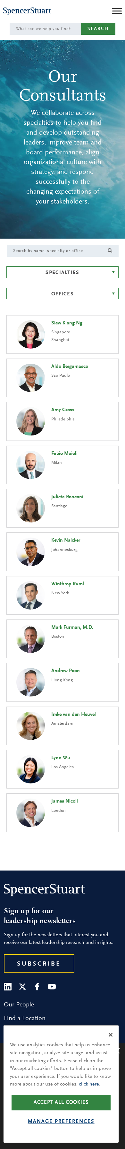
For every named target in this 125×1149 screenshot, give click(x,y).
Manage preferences (61, 1121)
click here (89, 1084)
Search (98, 28)
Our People (19, 1005)
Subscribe (39, 964)
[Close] (111, 1035)
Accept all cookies (61, 1102)
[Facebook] (37, 986)
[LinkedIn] (8, 986)
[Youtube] (52, 986)
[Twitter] (22, 986)
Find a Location (25, 1018)
